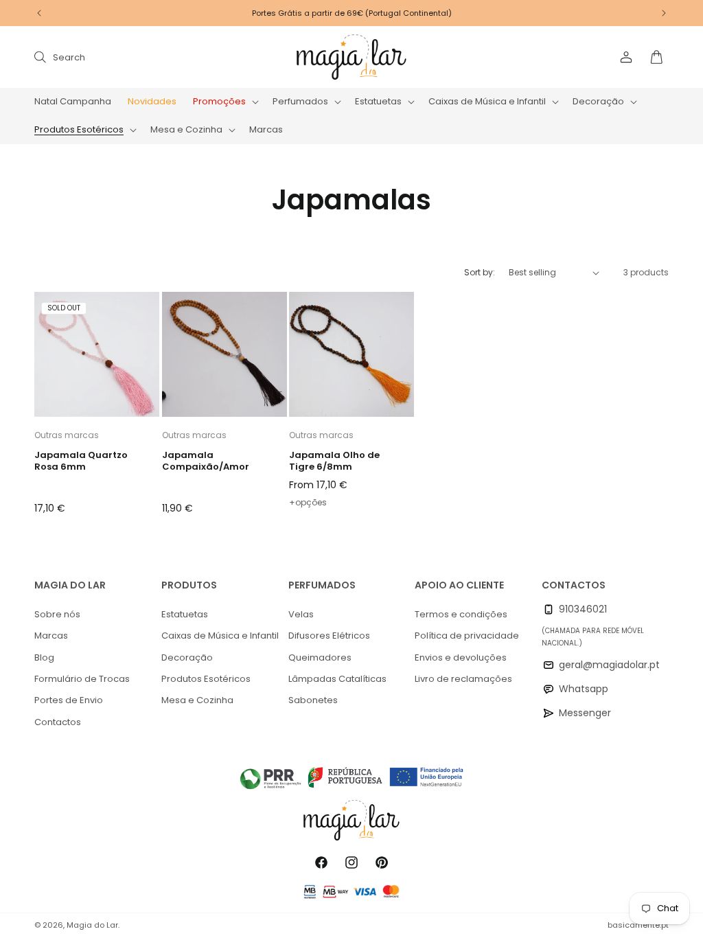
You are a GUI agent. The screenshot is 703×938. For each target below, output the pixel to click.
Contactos (57, 722)
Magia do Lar (92, 924)
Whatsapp (583, 689)
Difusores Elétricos (329, 635)
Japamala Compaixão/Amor (205, 461)
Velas (301, 614)
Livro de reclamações (463, 678)
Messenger (585, 713)
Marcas (51, 635)
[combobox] (173, 56)
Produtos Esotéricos (206, 678)
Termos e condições (461, 614)
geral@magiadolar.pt (609, 665)
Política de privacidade (467, 635)
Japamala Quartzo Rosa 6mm (81, 461)
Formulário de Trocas (82, 678)
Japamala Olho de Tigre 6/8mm (334, 461)
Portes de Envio (68, 700)
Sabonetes (313, 700)
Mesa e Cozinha (197, 700)
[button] (224, 102)
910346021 (583, 609)
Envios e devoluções (461, 657)
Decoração (187, 657)
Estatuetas (184, 614)
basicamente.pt (638, 924)
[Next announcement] (664, 13)
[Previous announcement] (39, 13)
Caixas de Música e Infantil (220, 635)
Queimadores (320, 657)
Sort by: (479, 272)
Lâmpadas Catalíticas (337, 678)
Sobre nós (57, 614)
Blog (44, 657)
